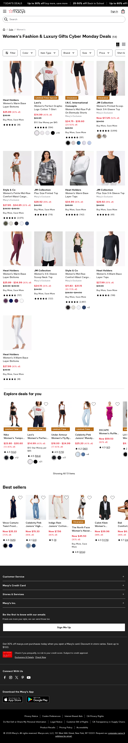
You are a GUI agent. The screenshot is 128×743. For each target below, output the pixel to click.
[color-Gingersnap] (34, 546)
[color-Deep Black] (68, 143)
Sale (11, 29)
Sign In (114, 11)
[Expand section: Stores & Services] (64, 594)
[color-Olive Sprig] (6, 223)
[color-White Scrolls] (104, 136)
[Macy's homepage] (5, 30)
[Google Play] (38, 699)
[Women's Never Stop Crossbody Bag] (82, 507)
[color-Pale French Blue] (89, 143)
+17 (64, 458)
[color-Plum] (16, 301)
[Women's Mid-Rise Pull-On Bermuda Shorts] (79, 78)
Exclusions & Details (24, 657)
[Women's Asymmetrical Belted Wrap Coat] (105, 507)
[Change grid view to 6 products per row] (123, 44)
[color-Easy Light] (78, 454)
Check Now (40, 657)
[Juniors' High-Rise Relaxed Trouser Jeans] (36, 507)
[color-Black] (53, 133)
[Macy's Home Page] (17, 11)
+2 (88, 307)
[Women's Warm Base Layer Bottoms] (17, 78)
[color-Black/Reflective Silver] (12, 458)
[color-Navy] (11, 301)
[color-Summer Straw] (73, 143)
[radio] (37, 133)
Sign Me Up (64, 627)
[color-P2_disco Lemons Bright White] (42, 133)
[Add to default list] (46, 404)
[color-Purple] (6, 301)
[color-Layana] (28, 546)
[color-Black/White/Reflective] (54, 458)
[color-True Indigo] (79, 143)
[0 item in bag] (123, 11)
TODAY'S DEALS (12, 3)
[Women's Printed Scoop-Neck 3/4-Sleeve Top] (110, 78)
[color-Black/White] (6, 458)
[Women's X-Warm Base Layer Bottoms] (17, 332)
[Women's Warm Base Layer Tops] (79, 168)
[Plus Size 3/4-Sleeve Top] (110, 168)
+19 (58, 133)
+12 (16, 458)
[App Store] (13, 699)
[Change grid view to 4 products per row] (117, 45)
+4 (87, 454)
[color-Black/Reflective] (59, 458)
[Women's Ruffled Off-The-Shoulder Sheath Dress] (109, 414)
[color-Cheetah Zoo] (99, 136)
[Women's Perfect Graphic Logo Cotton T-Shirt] (48, 78)
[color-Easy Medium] (83, 454)
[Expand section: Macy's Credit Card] (64, 585)
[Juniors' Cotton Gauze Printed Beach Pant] (59, 507)
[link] (17, 112)
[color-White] (37, 133)
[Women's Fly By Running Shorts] (61, 414)
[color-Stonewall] (11, 223)
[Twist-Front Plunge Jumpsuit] (13, 507)
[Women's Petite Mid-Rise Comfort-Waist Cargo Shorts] (17, 168)
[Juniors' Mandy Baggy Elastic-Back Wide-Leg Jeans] (85, 414)
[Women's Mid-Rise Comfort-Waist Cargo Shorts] (79, 248)
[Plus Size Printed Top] (48, 168)
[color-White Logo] (48, 133)
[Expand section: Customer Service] (64, 576)
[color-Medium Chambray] (27, 223)
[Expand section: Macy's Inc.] (64, 603)
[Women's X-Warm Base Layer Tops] (110, 248)
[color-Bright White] (84, 143)
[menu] (5, 11)
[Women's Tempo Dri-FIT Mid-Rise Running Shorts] (14, 414)
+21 (40, 462)
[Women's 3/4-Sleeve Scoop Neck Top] (48, 248)
